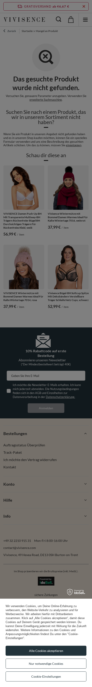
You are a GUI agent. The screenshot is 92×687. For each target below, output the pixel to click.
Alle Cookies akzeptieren (46, 651)
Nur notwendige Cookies (46, 663)
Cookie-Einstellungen (46, 676)
